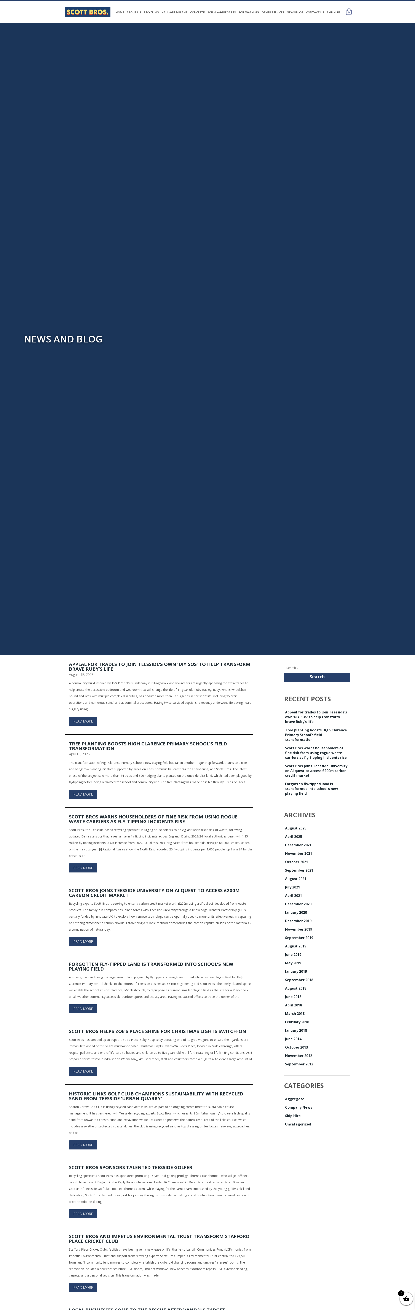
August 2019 (295, 946)
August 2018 (295, 988)
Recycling (151, 12)
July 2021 (292, 887)
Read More (83, 721)
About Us (134, 12)
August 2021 (295, 878)
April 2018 (293, 1005)
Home (120, 12)
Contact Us (315, 12)
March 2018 (295, 1013)
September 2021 (299, 870)
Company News (298, 1107)
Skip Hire (333, 12)
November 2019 (298, 929)
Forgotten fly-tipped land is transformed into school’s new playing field (151, 966)
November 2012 (298, 1055)
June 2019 (293, 954)
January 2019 (296, 971)
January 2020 (296, 912)
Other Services (273, 12)
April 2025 (293, 836)
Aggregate (294, 1099)
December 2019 (298, 920)
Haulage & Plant (174, 12)
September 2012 (299, 1064)
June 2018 (293, 996)
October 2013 (296, 1047)
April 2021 (293, 895)
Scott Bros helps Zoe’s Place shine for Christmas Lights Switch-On (157, 1031)
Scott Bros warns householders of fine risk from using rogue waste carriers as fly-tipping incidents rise (153, 819)
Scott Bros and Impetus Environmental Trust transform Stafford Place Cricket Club (159, 1238)
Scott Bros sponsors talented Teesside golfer (130, 1167)
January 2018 (296, 1030)
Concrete (197, 12)
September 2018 (299, 979)
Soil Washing (248, 12)
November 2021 (298, 853)
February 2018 (297, 1022)
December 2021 (298, 845)
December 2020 (298, 904)
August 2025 (295, 828)
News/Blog (295, 12)
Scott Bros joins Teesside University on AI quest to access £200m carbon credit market (154, 892)
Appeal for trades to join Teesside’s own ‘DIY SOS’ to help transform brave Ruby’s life (159, 666)
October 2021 (296, 862)
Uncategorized (298, 1124)
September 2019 (299, 937)
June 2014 (293, 1038)
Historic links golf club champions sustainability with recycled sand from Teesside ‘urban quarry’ (156, 1095)
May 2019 (293, 963)
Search (317, 677)
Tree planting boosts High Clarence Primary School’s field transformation (148, 745)
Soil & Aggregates (221, 12)
